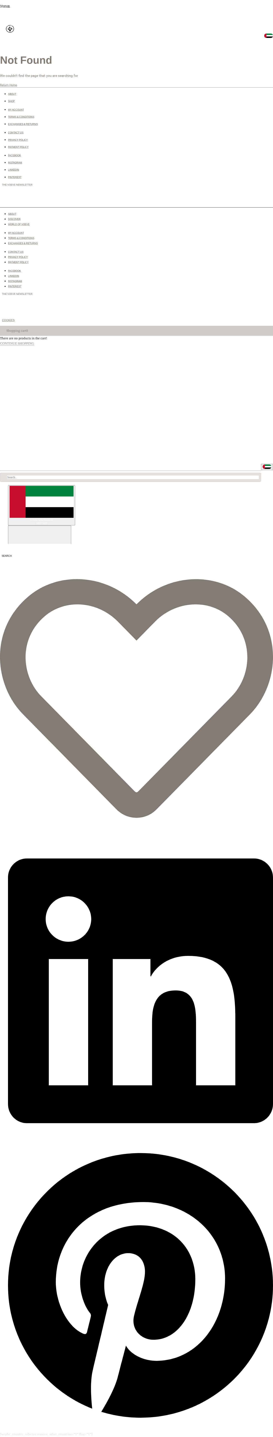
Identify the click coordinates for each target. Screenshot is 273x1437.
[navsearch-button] (6, 555)
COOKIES (8, 320)
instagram (8, 35)
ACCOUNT (7, 53)
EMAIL (7, 198)
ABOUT (4, 1)
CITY (134, 198)
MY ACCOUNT (9, 456)
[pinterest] (140, 1420)
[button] (5, 7)
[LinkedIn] (140, 1141)
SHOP (3, 7)
